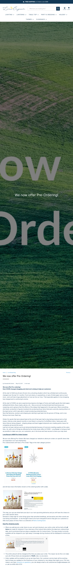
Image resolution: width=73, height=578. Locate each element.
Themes (29, 19)
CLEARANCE (40, 19)
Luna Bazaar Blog (12, 372)
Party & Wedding (48, 14)
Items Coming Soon (39, 520)
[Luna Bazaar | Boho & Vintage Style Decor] (14, 8)
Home (4, 372)
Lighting (8, 14)
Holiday (62, 14)
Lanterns (20, 14)
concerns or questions (24, 562)
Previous (68, 372)
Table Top (33, 14)
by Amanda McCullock (8, 383)
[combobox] (42, 9)
